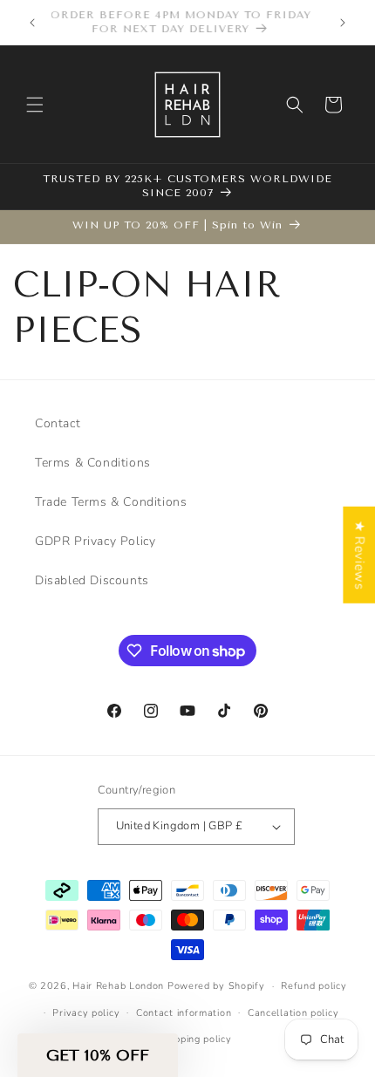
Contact (57, 423)
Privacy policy (85, 1012)
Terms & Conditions (93, 462)
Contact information (183, 1012)
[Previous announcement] (32, 22)
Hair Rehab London (118, 985)
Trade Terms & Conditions (111, 502)
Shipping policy (196, 1039)
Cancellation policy (293, 1012)
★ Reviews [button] (359, 554)
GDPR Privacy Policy (95, 541)
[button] (35, 104)
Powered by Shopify (216, 985)
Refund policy (313, 985)
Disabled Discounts (92, 580)
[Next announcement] (343, 22)
